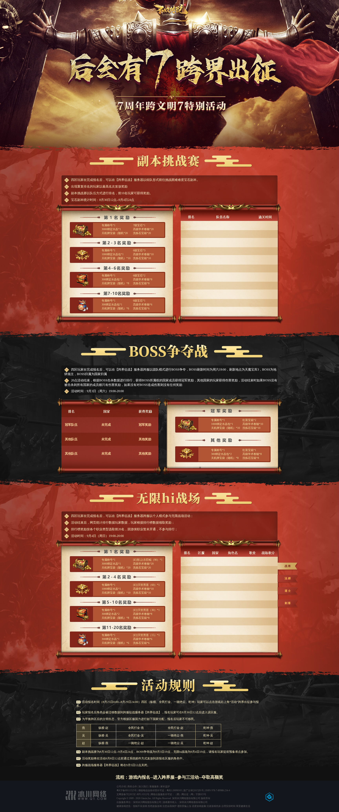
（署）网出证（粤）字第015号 (190, 794)
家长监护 (165, 786)
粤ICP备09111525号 (127, 790)
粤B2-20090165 (174, 790)
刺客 (288, 603)
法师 (288, 578)
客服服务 (154, 786)
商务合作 (132, 786)
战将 (288, 566)
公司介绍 (121, 786)
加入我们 (143, 786)
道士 (288, 590)
